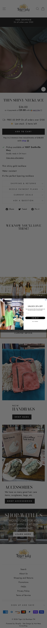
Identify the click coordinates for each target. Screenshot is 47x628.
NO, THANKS (35, 321)
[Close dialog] (45, 299)
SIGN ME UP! (35, 317)
